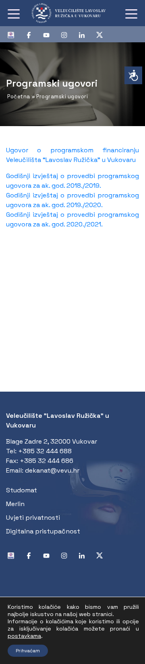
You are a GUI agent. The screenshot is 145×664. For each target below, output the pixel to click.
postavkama (24, 635)
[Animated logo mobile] (72, 13)
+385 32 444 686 (46, 460)
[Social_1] (14, 34)
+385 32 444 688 (45, 451)
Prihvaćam (28, 650)
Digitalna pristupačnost (43, 531)
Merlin (15, 504)
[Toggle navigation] (13, 13)
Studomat (21, 490)
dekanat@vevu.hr (52, 470)
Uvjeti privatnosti (33, 517)
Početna (18, 96)
